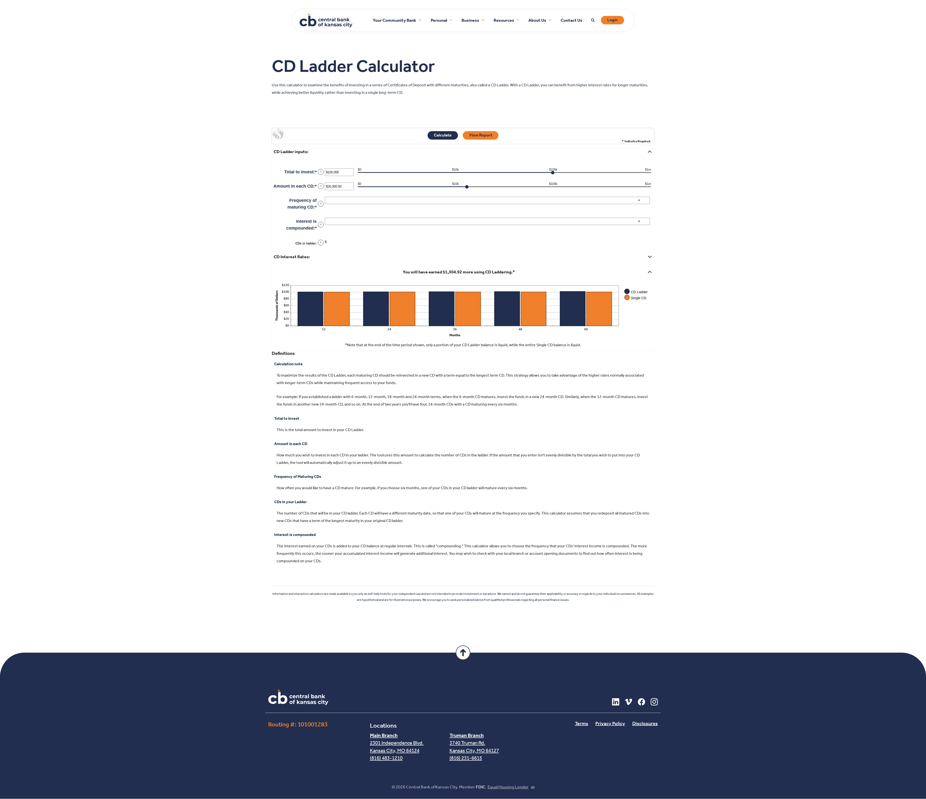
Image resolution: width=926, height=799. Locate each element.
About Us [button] (537, 20)
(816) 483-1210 (386, 758)
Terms (581, 723)
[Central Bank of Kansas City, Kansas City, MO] (298, 697)
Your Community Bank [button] (394, 20)
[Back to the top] (463, 652)
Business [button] (470, 20)
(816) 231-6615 (465, 758)
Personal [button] (439, 20)
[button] (463, 152)
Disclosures (645, 723)
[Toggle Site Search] (593, 20)
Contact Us (571, 20)
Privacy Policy (610, 723)
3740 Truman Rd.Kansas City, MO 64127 (474, 743)
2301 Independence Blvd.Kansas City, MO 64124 (396, 743)
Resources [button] (504, 20)
